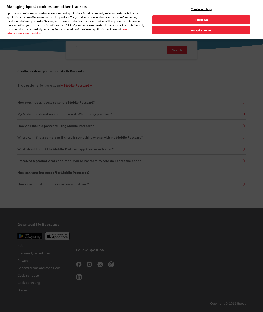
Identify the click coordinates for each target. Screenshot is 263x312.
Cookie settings (201, 9)
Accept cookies (201, 30)
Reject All (201, 19)
